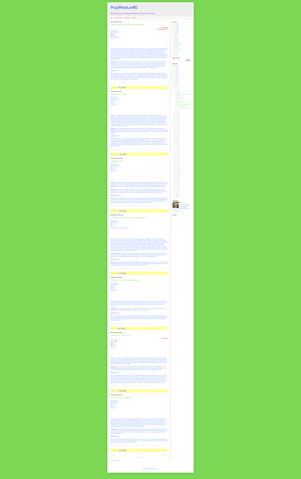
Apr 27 (176, 163)
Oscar (175, 51)
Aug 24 (176, 132)
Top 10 (175, 28)
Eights (175, 30)
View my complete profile (177, 211)
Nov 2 (176, 113)
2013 (175, 194)
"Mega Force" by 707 (118, 94)
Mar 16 (176, 174)
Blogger (156, 468)
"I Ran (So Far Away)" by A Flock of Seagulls (127, 25)
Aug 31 (176, 130)
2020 (175, 71)
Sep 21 (176, 124)
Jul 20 (176, 141)
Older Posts (164, 454)
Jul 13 (176, 143)
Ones (175, 46)
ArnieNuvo (183, 202)
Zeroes (175, 52)
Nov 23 (176, 93)
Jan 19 (176, 189)
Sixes (175, 25)
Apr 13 (176, 167)
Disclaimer (134, 17)
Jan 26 (176, 187)
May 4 (176, 161)
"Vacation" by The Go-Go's (121, 335)
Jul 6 (176, 145)
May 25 (176, 156)
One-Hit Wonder (177, 44)
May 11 (176, 159)
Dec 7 (176, 89)
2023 (175, 65)
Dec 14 (176, 87)
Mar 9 (176, 176)
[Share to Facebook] (123, 87)
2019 (175, 73)
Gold (175, 35)
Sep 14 (176, 126)
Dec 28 (176, 83)
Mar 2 (176, 178)
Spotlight (175, 48)
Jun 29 (176, 146)
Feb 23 (176, 179)
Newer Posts (113, 454)
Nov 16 (176, 110)
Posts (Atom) (119, 460)
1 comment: (113, 328)
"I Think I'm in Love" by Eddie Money (124, 280)
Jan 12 (176, 190)
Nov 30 (176, 91)
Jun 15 (176, 150)
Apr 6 (176, 168)
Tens (175, 40)
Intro (175, 54)
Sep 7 (176, 128)
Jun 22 (176, 148)
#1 (174, 36)
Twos (175, 41)
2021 (175, 69)
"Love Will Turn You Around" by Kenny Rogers (128, 218)
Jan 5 (176, 192)
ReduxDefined (118, 17)
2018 (175, 75)
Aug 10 (176, 135)
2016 (175, 78)
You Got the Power (120, 185)
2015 (175, 80)
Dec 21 (176, 85)
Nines (175, 33)
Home (110, 17)
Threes (175, 38)
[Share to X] (122, 87)
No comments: (114, 154)
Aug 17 (176, 134)
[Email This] (119, 87)
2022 (175, 67)
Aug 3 (176, 137)
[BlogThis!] (120, 87)
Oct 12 (176, 119)
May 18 (176, 157)
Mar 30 (176, 170)
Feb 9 (176, 183)
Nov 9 (176, 112)
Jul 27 (176, 139)
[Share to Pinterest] (124, 87)
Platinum (175, 43)
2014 (175, 82)
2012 (175, 196)
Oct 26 (176, 115)
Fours (175, 32)
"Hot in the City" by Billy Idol (121, 398)
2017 (175, 76)
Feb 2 (176, 185)
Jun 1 (176, 154)
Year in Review (177, 49)
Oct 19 (176, 117)
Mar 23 (176, 172)
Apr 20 (176, 165)
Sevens (175, 24)
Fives (175, 27)
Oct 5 (176, 121)
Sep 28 (176, 123)
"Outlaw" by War (117, 161)
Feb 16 (176, 181)
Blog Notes (126, 17)
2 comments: (113, 87)
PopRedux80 (124, 7)
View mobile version (139, 457)
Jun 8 (176, 152)
